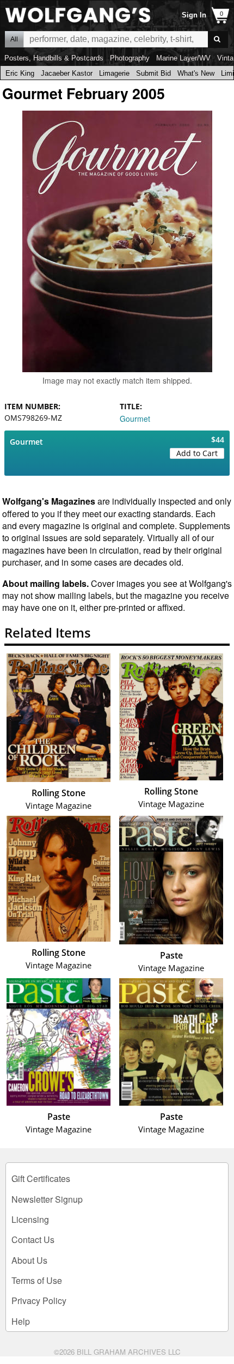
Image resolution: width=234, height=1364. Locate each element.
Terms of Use (36, 1280)
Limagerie (114, 73)
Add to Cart (197, 453)
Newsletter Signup (47, 1199)
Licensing (30, 1219)
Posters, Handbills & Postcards (53, 58)
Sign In (194, 15)
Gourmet (135, 418)
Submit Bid (153, 73)
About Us (29, 1260)
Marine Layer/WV (183, 58)
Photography (130, 58)
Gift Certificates (40, 1178)
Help (20, 1321)
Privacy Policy (38, 1300)
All (14, 39)
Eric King (19, 73)
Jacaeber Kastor (67, 73)
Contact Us (32, 1239)
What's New (195, 73)
